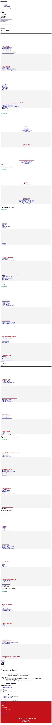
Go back (7, 679)
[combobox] (6, 19)
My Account (13, 683)
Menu (2, 26)
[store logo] (13, 8)
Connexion (5, 4)
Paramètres (3, 661)
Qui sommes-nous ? (7, 6)
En (3, 9)
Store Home (8, 683)
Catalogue (5, 5)
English (4, 14)
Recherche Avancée (4, 20)
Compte (2, 660)
